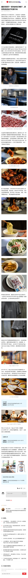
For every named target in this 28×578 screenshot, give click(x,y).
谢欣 (2, 11)
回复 (25, 508)
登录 (11, 500)
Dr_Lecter (8, 508)
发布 (24, 493)
